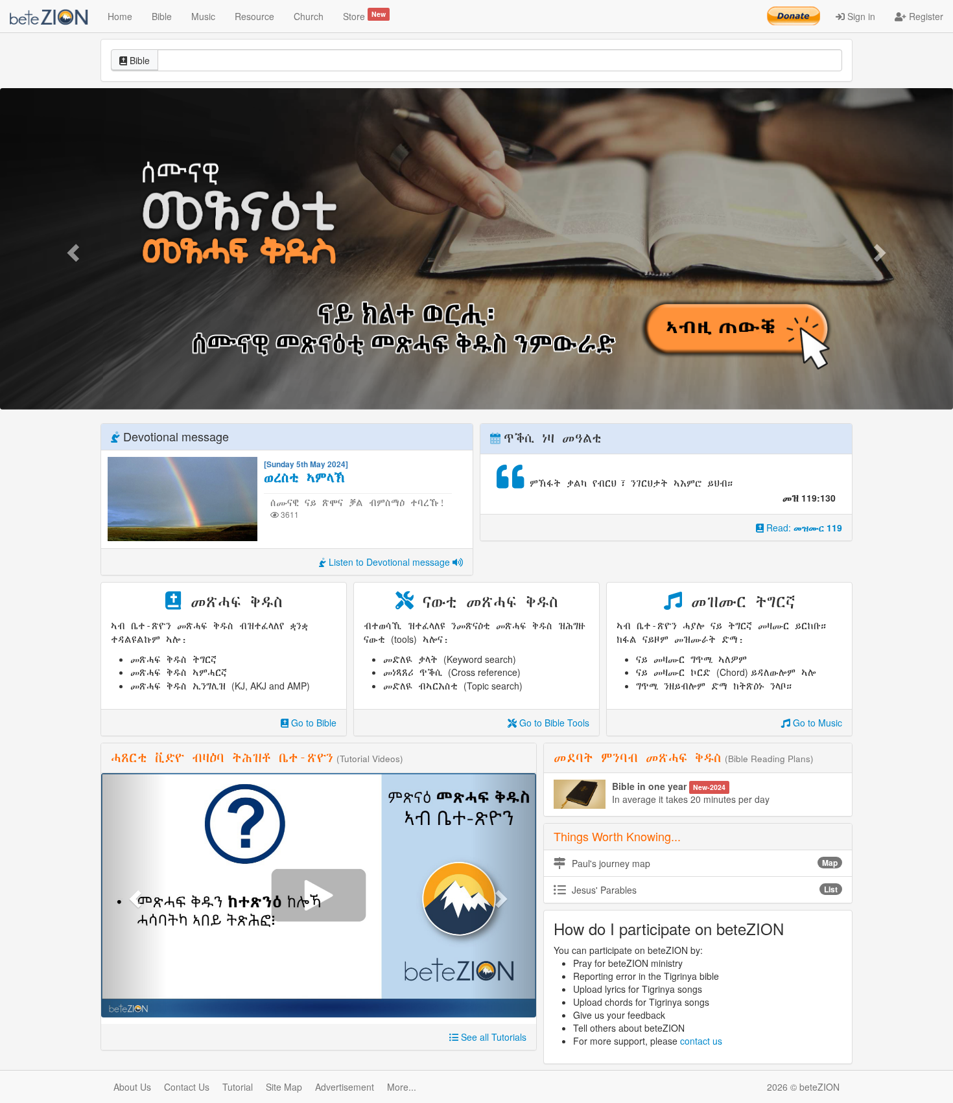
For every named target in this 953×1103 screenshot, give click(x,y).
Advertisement (344, 1086)
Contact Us (186, 1086)
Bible (162, 16)
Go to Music (816, 722)
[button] (71, 249)
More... (401, 1086)
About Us (132, 1086)
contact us (701, 1040)
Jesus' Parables (703, 889)
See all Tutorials (492, 1036)
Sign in (860, 16)
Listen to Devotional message (389, 561)
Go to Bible (312, 722)
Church (309, 16)
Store (364, 16)
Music (203, 16)
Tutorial (237, 1086)
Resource (254, 16)
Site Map (284, 1086)
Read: (803, 527)
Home (120, 16)
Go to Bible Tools (553, 722)
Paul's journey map (703, 863)
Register (924, 16)
